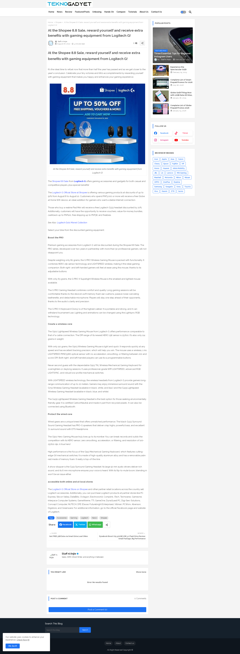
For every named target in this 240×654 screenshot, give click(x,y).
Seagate (169, 187)
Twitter (81, 525)
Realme (177, 182)
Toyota (187, 187)
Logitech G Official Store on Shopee (70, 489)
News (59, 12)
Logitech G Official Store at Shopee (69, 192)
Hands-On (109, 12)
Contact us (129, 643)
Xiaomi (164, 191)
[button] (183, 12)
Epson (165, 164)
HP (183, 164)
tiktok (185, 133)
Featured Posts (82, 12)
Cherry (157, 164)
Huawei (166, 168)
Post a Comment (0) (97, 609)
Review (68, 12)
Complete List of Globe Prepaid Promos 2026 (181, 106)
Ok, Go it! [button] (12, 646)
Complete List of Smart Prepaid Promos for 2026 (181, 81)
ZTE (172, 191)
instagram (164, 140)
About (118, 643)
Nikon (178, 177)
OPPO (156, 182)
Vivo (156, 191)
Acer (156, 159)
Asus (172, 159)
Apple (164, 159)
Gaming (74, 518)
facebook (164, 133)
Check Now (22, 640)
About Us (144, 12)
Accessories (62, 518)
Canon (180, 159)
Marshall (157, 177)
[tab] (51, 12)
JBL (155, 173)
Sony (179, 187)
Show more (141, 572)
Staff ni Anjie (69, 553)
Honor (156, 168)
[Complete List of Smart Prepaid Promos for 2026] (161, 83)
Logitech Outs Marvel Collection (72, 222)
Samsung (158, 187)
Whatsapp (96, 525)
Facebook (67, 525)
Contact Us (156, 12)
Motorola (168, 177)
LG (162, 173)
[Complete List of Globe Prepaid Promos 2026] (161, 108)
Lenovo (170, 173)
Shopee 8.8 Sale (60, 181)
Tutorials (132, 12)
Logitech (84, 518)
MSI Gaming (182, 173)
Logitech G (80, 181)
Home (51, 12)
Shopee (58, 22)
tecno (180, 191)
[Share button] (106, 525)
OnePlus (166, 182)
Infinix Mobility (179, 168)
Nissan (187, 177)
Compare (121, 12)
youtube (185, 140)
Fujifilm (175, 164)
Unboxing (97, 12)
